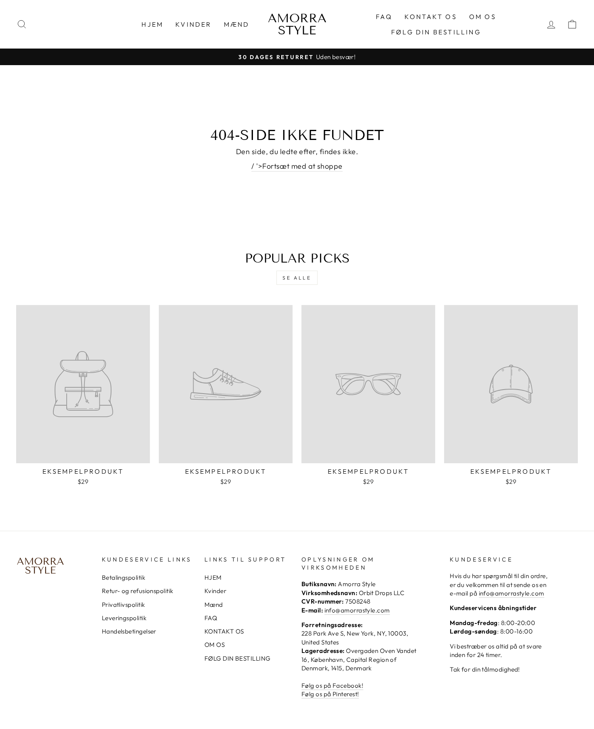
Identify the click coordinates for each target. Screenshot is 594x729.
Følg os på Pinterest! (330, 694)
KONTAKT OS (430, 17)
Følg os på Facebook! (332, 685)
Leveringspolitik (124, 618)
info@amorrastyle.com (357, 610)
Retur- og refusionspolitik (137, 591)
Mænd (237, 24)
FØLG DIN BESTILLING (436, 32)
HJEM (152, 24)
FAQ (384, 17)
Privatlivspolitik (123, 604)
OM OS (482, 17)
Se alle (296, 278)
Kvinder (193, 24)
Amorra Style (297, 24)
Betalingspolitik (123, 577)
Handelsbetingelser (129, 631)
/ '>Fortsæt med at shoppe (296, 166)
